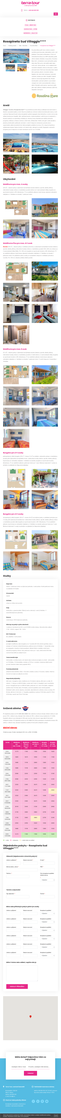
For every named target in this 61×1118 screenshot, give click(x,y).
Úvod (4, 45)
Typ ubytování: (10, 893)
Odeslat (31, 1073)
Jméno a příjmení (11, 860)
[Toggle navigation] (56, 14)
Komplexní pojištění (45, 910)
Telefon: (8, 873)
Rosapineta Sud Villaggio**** (47, 45)
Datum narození (27, 860)
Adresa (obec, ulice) (12, 867)
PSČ (41, 867)
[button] (27, 67)
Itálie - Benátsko (23, 45)
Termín (42, 893)
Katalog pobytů (12, 45)
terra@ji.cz (12, 1096)
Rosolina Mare (34, 45)
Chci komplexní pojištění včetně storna (47, 874)
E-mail (42, 860)
